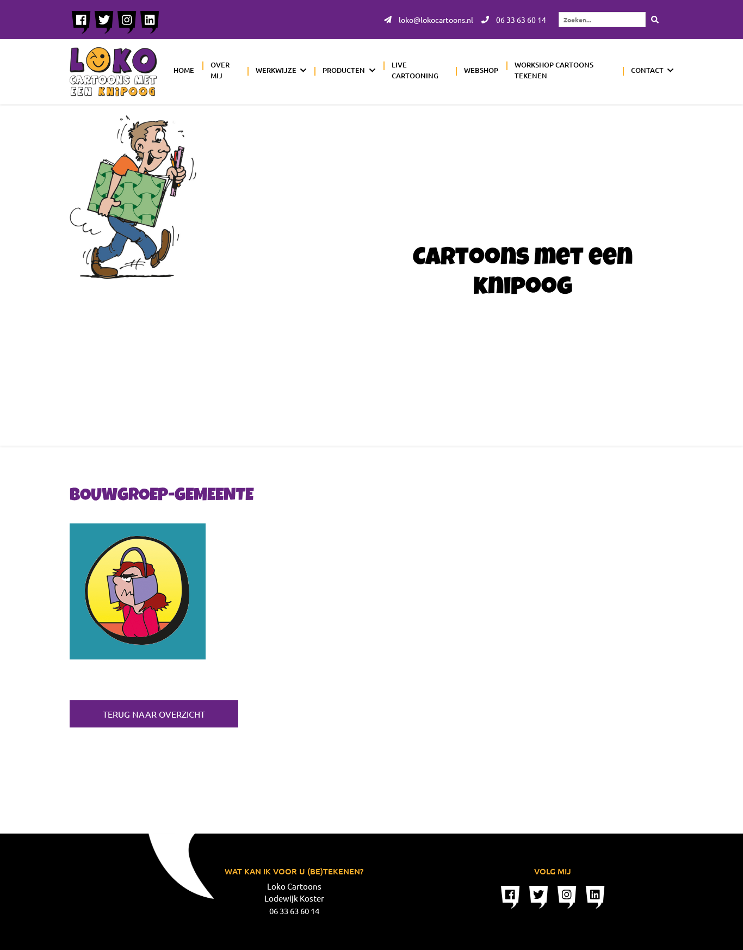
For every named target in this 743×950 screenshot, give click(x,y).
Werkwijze (276, 70)
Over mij (220, 70)
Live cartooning (415, 70)
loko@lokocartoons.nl (435, 19)
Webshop (481, 70)
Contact (647, 70)
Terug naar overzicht (154, 713)
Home (184, 70)
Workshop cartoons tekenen (554, 70)
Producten (344, 70)
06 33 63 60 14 (520, 19)
